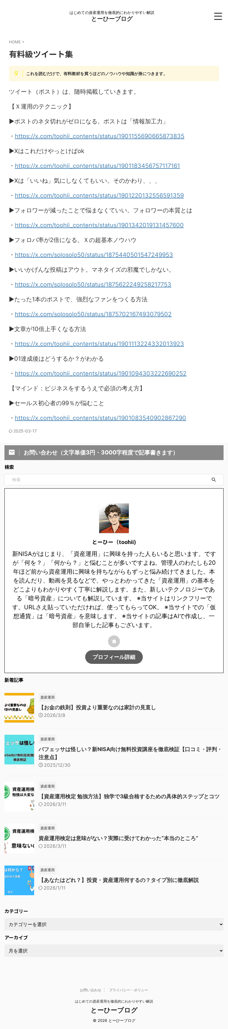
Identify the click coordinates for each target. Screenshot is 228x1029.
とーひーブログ (112, 18)
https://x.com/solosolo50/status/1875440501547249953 (94, 254)
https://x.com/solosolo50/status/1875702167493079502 (93, 314)
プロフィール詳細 (114, 657)
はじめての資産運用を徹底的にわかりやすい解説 (114, 1001)
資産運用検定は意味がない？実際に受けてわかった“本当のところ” (118, 838)
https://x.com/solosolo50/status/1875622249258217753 (93, 284)
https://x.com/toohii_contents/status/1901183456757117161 (97, 165)
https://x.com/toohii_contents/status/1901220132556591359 (99, 195)
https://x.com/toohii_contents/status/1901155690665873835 (99, 136)
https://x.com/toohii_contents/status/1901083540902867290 (100, 418)
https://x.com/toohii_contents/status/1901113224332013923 (99, 343)
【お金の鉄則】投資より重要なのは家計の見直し (97, 707)
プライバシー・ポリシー (128, 990)
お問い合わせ (90, 990)
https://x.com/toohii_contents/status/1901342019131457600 (99, 225)
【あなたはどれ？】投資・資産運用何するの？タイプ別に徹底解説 (119, 880)
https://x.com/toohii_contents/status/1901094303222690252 (100, 373)
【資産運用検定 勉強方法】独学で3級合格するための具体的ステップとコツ (129, 796)
